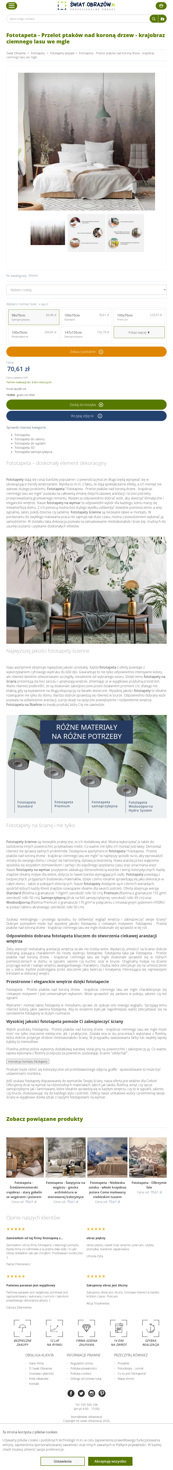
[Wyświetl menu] (11, 5)
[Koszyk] (161, 6)
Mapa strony (126, 1379)
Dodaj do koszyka (83, 404)
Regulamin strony (81, 1363)
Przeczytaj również (131, 1355)
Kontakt (34, 1384)
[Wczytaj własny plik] (162, 19)
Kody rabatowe (39, 1379)
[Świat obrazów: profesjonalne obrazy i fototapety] (86, 5)
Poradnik (123, 1363)
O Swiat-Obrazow (40, 1368)
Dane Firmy (36, 1363)
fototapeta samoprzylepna (33, 452)
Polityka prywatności (83, 1368)
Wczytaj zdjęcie (83, 416)
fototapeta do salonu (30, 439)
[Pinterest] (102, 1394)
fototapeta (22, 435)
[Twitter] (81, 1394)
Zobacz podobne (83, 351)
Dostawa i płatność (41, 1373)
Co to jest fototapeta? (132, 1373)
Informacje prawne (84, 1355)
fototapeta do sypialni (30, 443)
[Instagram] (91, 1394)
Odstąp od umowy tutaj (85, 1379)
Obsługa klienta (39, 1355)
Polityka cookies (80, 1373)
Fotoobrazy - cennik (130, 1368)
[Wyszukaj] (154, 19)
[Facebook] (71, 1394)
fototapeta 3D (25, 447)
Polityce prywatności (131, 1444)
